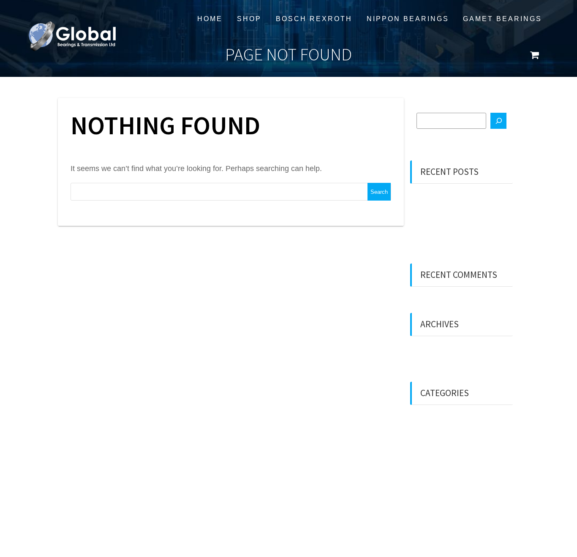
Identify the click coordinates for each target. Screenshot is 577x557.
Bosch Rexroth (314, 18)
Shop (249, 18)
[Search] (498, 121)
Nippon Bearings (408, 18)
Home (210, 18)
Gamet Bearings (502, 18)
